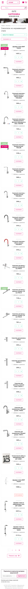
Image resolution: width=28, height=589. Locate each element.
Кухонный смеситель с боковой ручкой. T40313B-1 (18, 194)
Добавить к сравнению (19, 50)
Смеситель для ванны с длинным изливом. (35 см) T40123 (18, 291)
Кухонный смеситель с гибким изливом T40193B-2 (18, 218)
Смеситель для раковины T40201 (19, 338)
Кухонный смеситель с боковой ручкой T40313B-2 (18, 70)
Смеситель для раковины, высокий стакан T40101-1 (18, 385)
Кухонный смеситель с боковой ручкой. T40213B (18, 170)
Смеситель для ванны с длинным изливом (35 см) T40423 (18, 267)
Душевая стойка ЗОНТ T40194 (19, 47)
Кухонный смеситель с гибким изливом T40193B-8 (18, 243)
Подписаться (21, 576)
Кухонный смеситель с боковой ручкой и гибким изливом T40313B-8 (18, 96)
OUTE (14, 11)
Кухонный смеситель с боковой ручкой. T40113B (18, 146)
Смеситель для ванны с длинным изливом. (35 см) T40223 (18, 315)
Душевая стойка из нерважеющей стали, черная (18, 528)
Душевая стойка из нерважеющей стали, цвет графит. (18, 504)
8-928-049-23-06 (14, 16)
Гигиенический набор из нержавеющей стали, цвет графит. (18, 457)
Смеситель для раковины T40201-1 (19, 361)
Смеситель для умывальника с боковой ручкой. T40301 (18, 409)
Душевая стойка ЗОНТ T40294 (19, 480)
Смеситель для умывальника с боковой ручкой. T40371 (18, 433)
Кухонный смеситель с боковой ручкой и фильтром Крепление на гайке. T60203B (19, 121)
